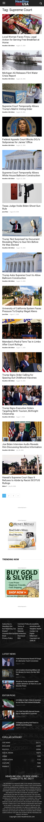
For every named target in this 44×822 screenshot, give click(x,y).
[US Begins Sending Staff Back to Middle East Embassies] (8, 726)
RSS (19, 638)
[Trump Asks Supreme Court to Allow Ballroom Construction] (22, 262)
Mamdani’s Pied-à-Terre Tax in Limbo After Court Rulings (21, 343)
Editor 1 (4, 486)
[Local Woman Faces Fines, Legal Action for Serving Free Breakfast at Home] (22, 24)
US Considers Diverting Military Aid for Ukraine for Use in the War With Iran (28, 672)
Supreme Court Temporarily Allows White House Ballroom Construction (21, 174)
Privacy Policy (7, 638)
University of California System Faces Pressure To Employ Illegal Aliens (21, 310)
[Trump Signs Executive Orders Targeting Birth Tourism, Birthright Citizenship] (22, 395)
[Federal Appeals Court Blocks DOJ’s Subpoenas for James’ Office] (22, 127)
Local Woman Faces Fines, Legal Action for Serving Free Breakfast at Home (20, 40)
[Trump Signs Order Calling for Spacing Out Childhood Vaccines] (22, 362)
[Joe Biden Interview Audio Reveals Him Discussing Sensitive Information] (22, 431)
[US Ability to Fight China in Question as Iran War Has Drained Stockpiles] (8, 703)
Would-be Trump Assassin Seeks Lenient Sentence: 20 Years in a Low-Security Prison (28, 684)
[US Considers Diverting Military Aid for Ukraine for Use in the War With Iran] (8, 673)
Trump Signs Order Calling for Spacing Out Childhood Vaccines (19, 376)
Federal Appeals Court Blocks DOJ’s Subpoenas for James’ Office (21, 141)
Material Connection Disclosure (22, 633)
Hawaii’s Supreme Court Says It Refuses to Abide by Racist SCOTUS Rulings (21, 480)
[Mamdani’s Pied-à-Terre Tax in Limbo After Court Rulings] (22, 329)
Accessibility (34, 624)
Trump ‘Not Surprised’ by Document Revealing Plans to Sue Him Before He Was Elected (21, 242)
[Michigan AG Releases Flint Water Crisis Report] (22, 60)
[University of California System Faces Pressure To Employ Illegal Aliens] (22, 296)
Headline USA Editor (8, 45)
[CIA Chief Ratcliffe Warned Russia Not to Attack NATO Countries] (8, 714)
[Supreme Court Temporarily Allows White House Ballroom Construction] (22, 160)
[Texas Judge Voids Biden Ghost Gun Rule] (22, 193)
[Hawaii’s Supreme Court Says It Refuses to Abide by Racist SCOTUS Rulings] (22, 465)
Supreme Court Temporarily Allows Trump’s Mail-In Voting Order (20, 107)
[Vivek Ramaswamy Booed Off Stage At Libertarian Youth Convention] (8, 662)
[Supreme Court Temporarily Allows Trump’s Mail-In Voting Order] (22, 93)
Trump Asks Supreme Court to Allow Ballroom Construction (21, 276)
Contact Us (34, 631)
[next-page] (18, 496)
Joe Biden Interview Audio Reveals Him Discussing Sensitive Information (22, 445)
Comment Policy (24, 624)
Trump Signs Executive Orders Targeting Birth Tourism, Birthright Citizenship (20, 411)
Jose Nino (5, 212)
